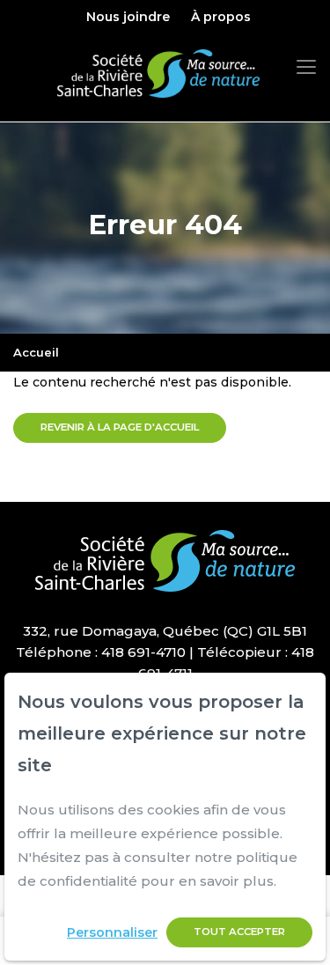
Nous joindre (128, 17)
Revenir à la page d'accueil (119, 427)
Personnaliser (112, 932)
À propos (221, 17)
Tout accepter (239, 931)
